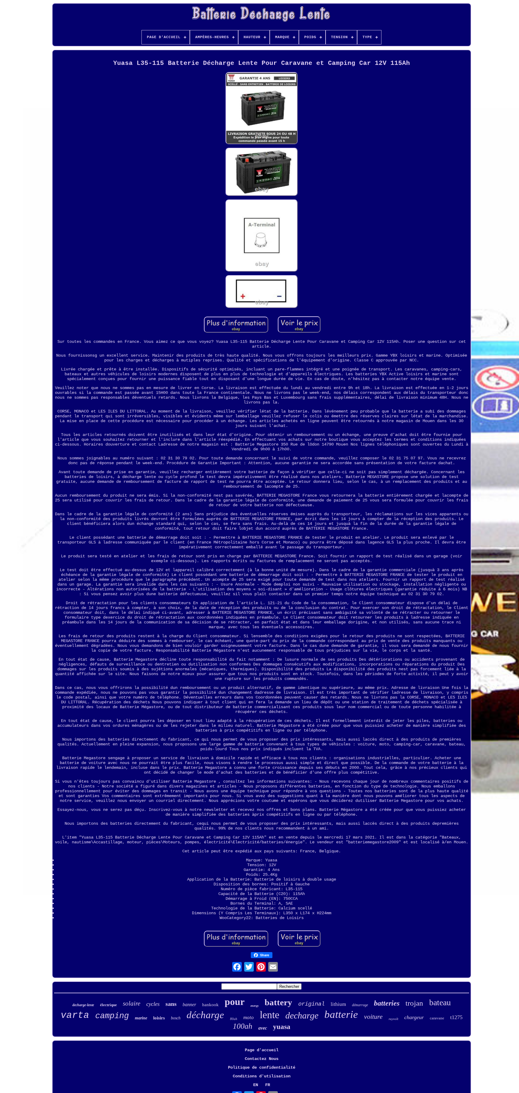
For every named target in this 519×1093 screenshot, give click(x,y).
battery (278, 1002)
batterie (341, 1014)
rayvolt (393, 1019)
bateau (440, 1002)
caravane (437, 1018)
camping (112, 1016)
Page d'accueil (261, 1050)
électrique (108, 1005)
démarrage (360, 1005)
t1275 (456, 1017)
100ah (242, 1026)
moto (248, 1017)
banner (189, 1004)
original (311, 1004)
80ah (233, 1019)
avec (262, 1028)
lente (269, 1014)
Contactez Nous (261, 1058)
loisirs (159, 1017)
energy (254, 1005)
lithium (338, 1004)
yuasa (281, 1027)
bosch (176, 1018)
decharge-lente (83, 1005)
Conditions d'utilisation (261, 1076)
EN (255, 1084)
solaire (131, 1003)
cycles (152, 1004)
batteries (386, 1003)
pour (234, 1001)
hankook (210, 1004)
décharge (205, 1014)
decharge (301, 1015)
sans (171, 1003)
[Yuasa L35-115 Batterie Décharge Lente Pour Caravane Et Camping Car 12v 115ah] (261, 109)
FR (267, 1084)
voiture (373, 1016)
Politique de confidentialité (261, 1067)
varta (75, 1015)
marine (141, 1018)
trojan (414, 1003)
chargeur (414, 1017)
